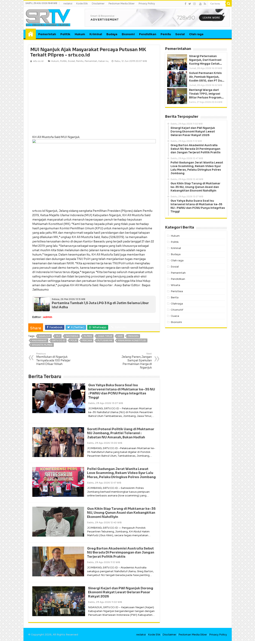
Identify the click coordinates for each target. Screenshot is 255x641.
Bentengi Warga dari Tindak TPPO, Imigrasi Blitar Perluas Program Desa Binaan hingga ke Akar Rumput (205, 97)
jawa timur (104, 336)
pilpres (88, 336)
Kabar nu (103, 61)
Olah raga (196, 34)
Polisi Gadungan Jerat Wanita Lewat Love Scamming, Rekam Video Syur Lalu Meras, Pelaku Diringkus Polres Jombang (121, 473)
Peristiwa (177, 291)
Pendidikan (147, 34)
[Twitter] (189, 3)
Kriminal (95, 34)
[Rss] (204, 3)
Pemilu (166, 34)
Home (31, 34)
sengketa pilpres (42, 344)
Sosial (180, 34)
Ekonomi (128, 34)
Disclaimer (98, 3)
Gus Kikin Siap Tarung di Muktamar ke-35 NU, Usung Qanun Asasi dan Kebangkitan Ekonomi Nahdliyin (121, 513)
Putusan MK (105, 340)
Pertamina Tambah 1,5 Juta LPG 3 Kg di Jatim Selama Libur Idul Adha (100, 305)
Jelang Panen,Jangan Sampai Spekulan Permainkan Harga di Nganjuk (137, 360)
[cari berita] (229, 4)
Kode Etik (82, 3)
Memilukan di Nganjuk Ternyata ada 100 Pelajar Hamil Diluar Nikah (53, 359)
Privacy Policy (147, 3)
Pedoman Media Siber (122, 3)
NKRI (120, 336)
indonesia (72, 336)
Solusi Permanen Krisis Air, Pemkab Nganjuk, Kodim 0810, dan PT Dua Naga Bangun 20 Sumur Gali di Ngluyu (206, 80)
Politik (65, 34)
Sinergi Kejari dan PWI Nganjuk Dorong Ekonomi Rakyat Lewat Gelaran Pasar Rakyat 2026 (120, 592)
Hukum (80, 34)
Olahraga (177, 303)
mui (58, 336)
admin (47, 317)
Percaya (87, 340)
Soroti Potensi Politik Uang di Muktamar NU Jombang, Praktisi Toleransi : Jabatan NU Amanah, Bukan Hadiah (120, 433)
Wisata (175, 285)
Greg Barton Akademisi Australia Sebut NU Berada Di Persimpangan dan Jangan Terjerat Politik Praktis (120, 552)
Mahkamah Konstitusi (132, 340)
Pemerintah (47, 34)
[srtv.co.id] (48, 17)
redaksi (67, 3)
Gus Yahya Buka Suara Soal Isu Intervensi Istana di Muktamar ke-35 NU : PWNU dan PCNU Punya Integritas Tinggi (121, 391)
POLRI (74, 340)
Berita (174, 297)
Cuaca (175, 316)
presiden (133, 336)
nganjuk (44, 336)
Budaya (111, 34)
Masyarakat (39, 340)
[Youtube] (200, 3)
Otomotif (177, 309)
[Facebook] (185, 3)
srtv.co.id (58, 340)
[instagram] (194, 3)
